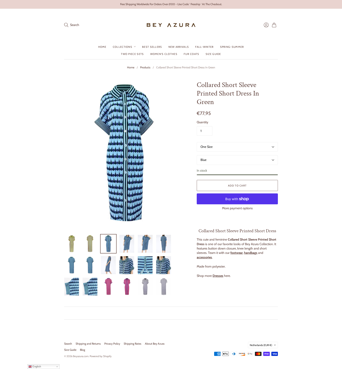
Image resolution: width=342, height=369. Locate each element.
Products (145, 67)
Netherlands (261, 345)
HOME (102, 46)
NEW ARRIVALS (178, 46)
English (36, 366)
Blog (82, 350)
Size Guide (70, 350)
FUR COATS (191, 53)
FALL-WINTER (204, 46)
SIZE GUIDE (213, 53)
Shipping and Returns (88, 343)
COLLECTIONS (122, 46)
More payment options (237, 208)
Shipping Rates (132, 343)
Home (130, 67)
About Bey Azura (154, 343)
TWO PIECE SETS (132, 53)
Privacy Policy (112, 343)
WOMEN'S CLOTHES (164, 53)
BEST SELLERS (152, 46)
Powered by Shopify (101, 356)
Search (68, 343)
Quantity (202, 122)
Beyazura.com (80, 356)
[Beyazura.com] (171, 25)
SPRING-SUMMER (232, 46)
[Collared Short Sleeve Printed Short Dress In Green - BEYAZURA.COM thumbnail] (71, 244)
